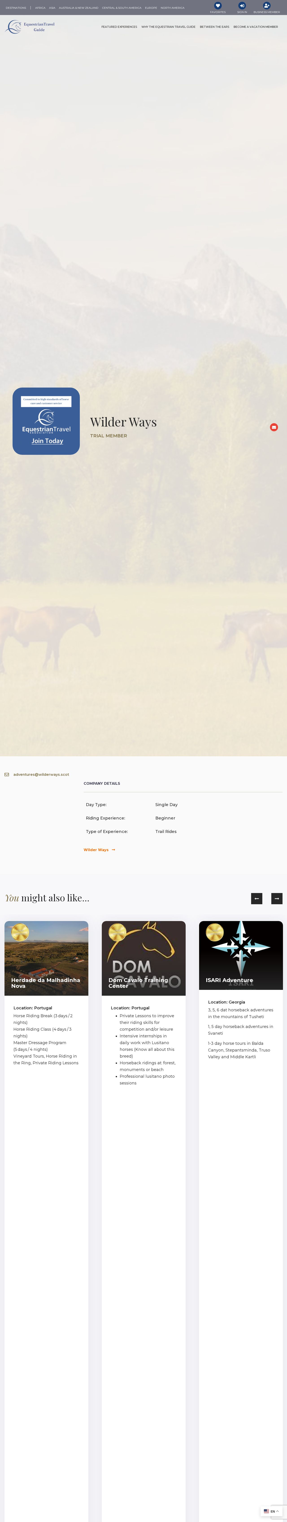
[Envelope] (274, 427)
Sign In (242, 12)
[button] (256, 898)
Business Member (267, 12)
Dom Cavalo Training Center (138, 983)
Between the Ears (214, 26)
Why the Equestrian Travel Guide (168, 26)
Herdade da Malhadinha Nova (45, 983)
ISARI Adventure (229, 980)
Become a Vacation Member (256, 26)
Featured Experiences (119, 26)
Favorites (218, 12)
